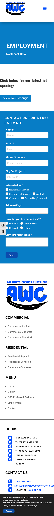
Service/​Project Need (24, 234)
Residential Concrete (19, 361)
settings (33, 505)
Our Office (35, 490)
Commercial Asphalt (19, 326)
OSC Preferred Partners (21, 397)
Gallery (11, 391)
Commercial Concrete (20, 331)
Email (15, 143)
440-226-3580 (23, 481)
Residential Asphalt (18, 356)
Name (15, 129)
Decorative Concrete (19, 367)
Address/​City (19, 205)
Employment (14, 402)
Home (11, 386)
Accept (9, 511)
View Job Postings (15, 98)
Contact (12, 408)
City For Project (20, 171)
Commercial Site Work (20, 337)
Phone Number (20, 157)
